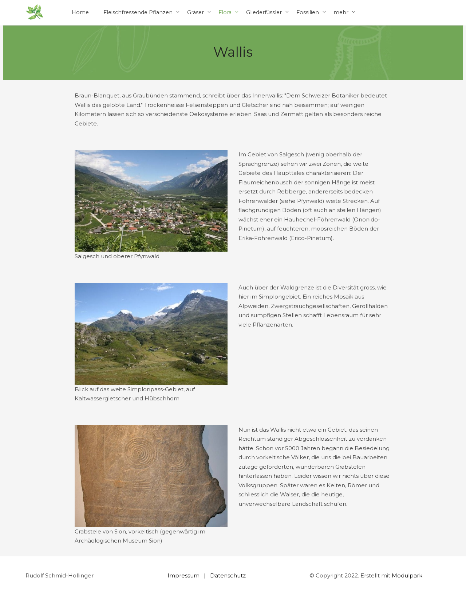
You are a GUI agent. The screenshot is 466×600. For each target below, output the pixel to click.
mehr (340, 12)
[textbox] (233, 109)
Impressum (183, 575)
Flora (225, 12)
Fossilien (307, 12)
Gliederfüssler (264, 12)
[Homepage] (34, 12)
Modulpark (407, 575)
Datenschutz (228, 575)
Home (80, 12)
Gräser (195, 12)
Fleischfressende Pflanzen (138, 12)
